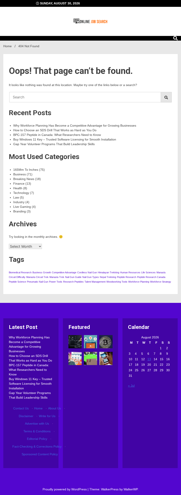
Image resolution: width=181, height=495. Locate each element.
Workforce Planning (138, 281)
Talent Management (95, 281)
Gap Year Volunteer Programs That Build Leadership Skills (54, 144)
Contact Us (21, 408)
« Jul (131, 385)
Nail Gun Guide (73, 277)
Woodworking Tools (116, 281)
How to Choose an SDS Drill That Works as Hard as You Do (54, 130)
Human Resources (130, 272)
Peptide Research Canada (151, 277)
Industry (19, 202)
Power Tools (55, 281)
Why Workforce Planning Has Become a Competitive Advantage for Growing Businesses (74, 125)
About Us (54, 408)
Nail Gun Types (90, 277)
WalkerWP (131, 489)
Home (38, 408)
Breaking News (23, 179)
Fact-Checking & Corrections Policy (37, 446)
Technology (21, 193)
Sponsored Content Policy (40, 454)
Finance (19, 183)
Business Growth (41, 272)
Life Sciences (148, 272)
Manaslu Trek (56, 277)
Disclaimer (26, 416)
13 (149, 359)
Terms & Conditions (37, 431)
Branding (19, 211)
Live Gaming (22, 206)
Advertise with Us (37, 423)
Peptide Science (17, 281)
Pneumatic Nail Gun (37, 281)
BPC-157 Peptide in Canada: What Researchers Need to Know (57, 135)
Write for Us (47, 416)
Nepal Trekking (108, 277)
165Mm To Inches (25, 169)
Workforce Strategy (160, 281)
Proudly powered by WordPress (65, 489)
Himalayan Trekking (108, 272)
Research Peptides (73, 281)
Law (16, 197)
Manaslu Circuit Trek (37, 277)
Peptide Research (126, 277)
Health (17, 188)
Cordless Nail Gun (87, 272)
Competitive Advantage (64, 272)
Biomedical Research (20, 272)
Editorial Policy (37, 439)
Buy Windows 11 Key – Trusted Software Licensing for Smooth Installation (64, 139)
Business (19, 174)
